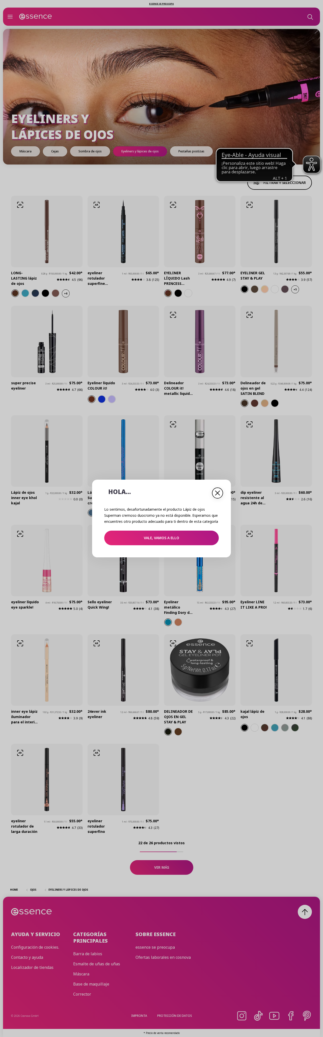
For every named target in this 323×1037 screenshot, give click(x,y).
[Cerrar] (217, 493)
